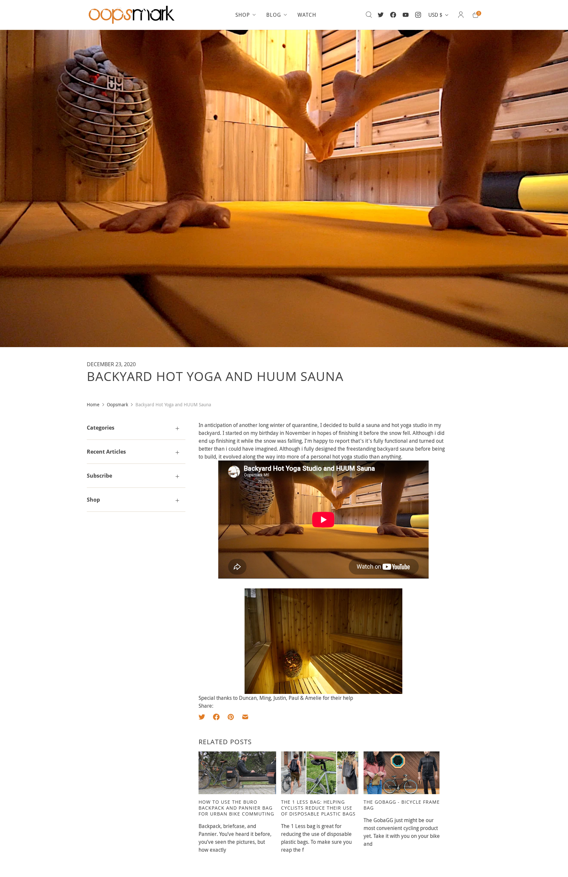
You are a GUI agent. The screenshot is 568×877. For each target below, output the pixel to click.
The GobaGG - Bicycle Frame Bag (402, 805)
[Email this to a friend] (245, 717)
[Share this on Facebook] (216, 717)
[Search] (368, 15)
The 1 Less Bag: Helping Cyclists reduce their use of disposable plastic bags (318, 808)
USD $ (435, 14)
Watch (306, 14)
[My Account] (461, 15)
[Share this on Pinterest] (231, 717)
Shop (242, 14)
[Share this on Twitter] (204, 717)
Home (93, 404)
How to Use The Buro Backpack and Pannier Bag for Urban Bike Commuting (236, 808)
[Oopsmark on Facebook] (393, 14)
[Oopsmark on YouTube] (405, 14)
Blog (273, 14)
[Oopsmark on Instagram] (418, 14)
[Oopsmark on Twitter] (380, 14)
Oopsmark (117, 404)
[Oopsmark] (133, 14)
